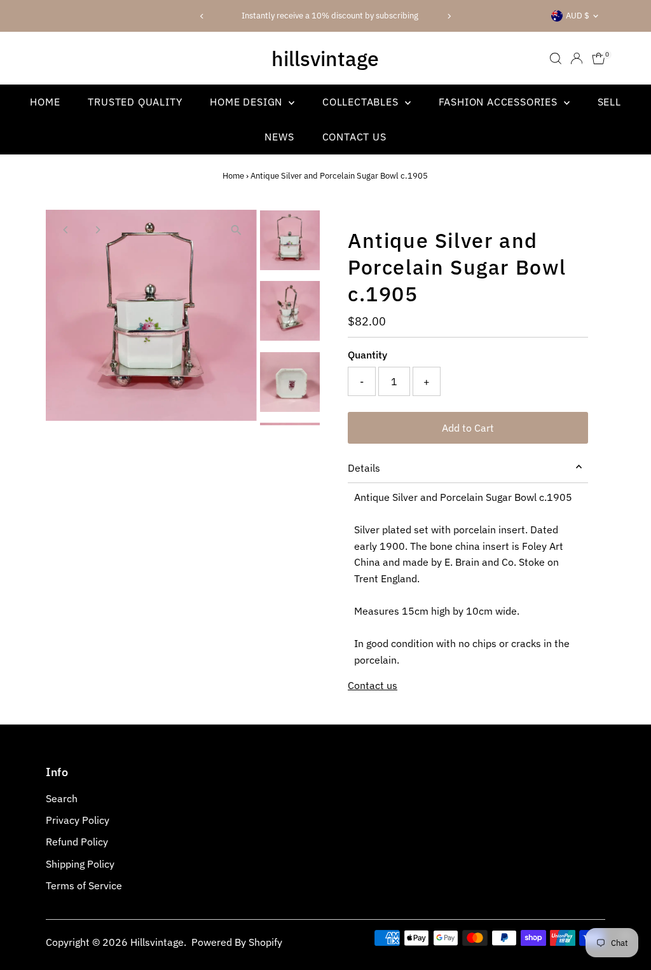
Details (364, 467)
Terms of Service (84, 885)
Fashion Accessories (500, 101)
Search (62, 798)
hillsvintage (325, 58)
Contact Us (354, 136)
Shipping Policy (80, 863)
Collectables (361, 101)
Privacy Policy (77, 820)
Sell (609, 101)
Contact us (372, 685)
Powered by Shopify (236, 942)
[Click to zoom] (236, 230)
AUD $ (577, 15)
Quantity (367, 354)
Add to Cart (468, 427)
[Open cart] (598, 58)
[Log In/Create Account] (576, 58)
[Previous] (202, 16)
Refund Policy (77, 841)
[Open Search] (555, 58)
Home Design (247, 101)
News (279, 136)
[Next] (448, 16)
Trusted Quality (135, 101)
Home (45, 101)
